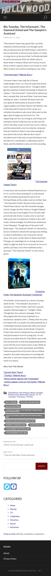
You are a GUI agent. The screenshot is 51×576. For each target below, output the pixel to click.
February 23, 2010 (12, 38)
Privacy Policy (10, 558)
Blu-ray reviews (13, 406)
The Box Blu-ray (37, 425)
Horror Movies (24, 393)
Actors (13, 523)
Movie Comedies (36, 393)
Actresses (14, 527)
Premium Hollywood (25, 571)
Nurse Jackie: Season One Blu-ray (20, 421)
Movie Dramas (13, 395)
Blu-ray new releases (30, 402)
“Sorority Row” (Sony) (13, 372)
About (6, 553)
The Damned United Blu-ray (18, 429)
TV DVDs (29, 397)
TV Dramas (20, 397)
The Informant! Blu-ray (16, 433)
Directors (14, 520)
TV (37, 395)
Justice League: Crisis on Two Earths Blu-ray (24, 416)
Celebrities (15, 516)
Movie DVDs (24, 395)
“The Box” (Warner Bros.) (15, 375)
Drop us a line (9, 534)
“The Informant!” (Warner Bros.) (18, 74)
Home (12, 505)
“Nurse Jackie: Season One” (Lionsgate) (21, 378)
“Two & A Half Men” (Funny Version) (19, 453)
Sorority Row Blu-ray (16, 425)
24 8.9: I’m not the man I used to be (18, 443)
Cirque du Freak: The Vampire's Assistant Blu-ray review (24, 411)
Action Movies (13, 393)
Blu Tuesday (11, 402)
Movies (32, 395)
